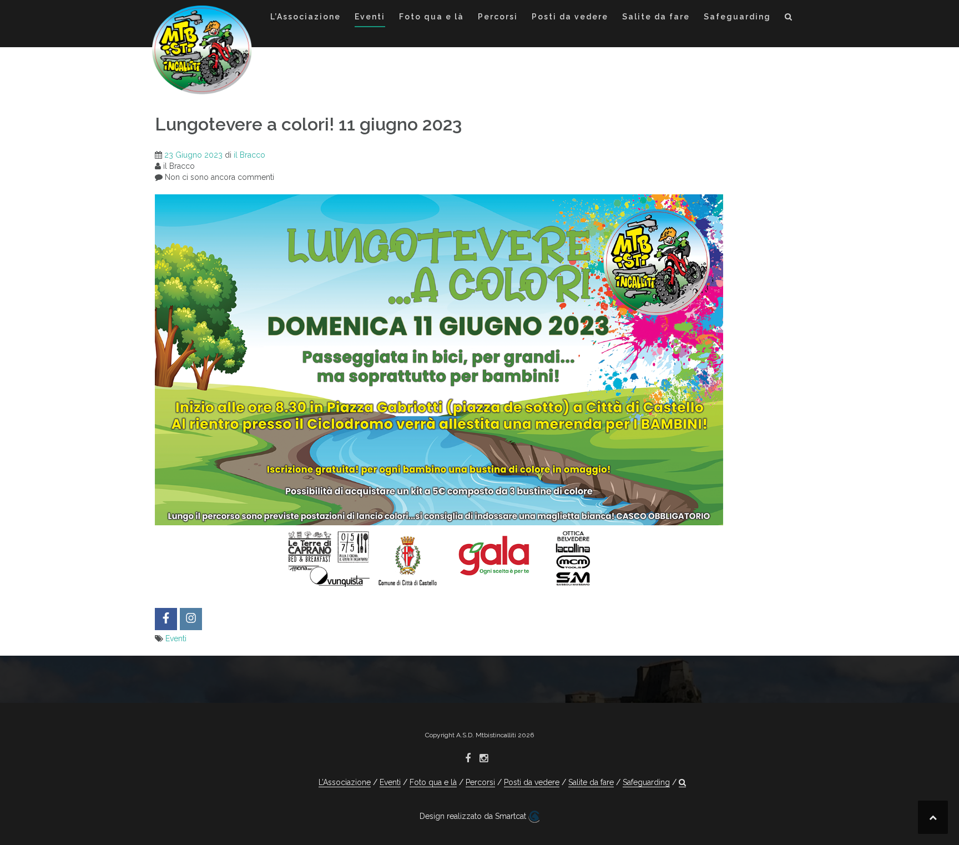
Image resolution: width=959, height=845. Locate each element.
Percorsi (498, 16)
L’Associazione (305, 16)
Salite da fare (656, 16)
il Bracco (249, 154)
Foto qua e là (431, 16)
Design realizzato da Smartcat (474, 816)
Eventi (370, 16)
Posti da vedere (570, 16)
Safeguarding (737, 16)
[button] (789, 18)
